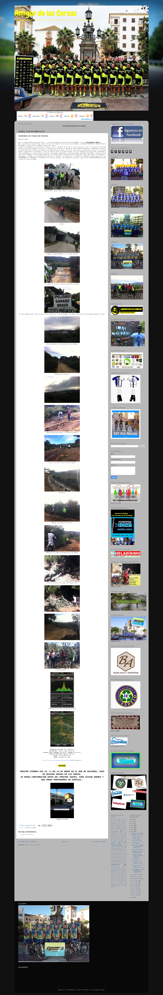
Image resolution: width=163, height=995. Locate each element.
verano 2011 (121, 884)
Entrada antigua (99, 841)
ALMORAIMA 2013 (114, 823)
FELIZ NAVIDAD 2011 (137, 840)
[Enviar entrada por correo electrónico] (39, 825)
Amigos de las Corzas (45, 13)
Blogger (103, 989)
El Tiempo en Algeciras (55, 112)
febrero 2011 (135, 893)
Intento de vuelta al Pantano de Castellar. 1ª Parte (138, 866)
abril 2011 (135, 889)
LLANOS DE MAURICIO (115, 861)
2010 (132, 897)
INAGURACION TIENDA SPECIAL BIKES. (137, 852)
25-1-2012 (113, 821)
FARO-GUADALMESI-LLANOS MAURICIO (117, 845)
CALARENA (122, 826)
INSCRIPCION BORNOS (115, 853)
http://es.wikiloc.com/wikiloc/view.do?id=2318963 (59, 760)
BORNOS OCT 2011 (114, 826)
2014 (132, 825)
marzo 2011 (135, 891)
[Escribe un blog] (45, 825)
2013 (132, 827)
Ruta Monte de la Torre (120, 877)
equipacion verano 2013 (118, 842)
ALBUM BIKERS (121, 821)
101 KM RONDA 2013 (115, 819)
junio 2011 (135, 885)
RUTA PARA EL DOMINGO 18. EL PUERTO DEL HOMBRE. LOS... (137, 846)
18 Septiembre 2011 (119, 820)
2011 (132, 831)
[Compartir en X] (47, 825)
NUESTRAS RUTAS (114, 869)
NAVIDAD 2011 (120, 867)
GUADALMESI (121, 850)
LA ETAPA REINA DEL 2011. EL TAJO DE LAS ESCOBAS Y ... (138, 856)
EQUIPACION (113, 841)
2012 (132, 829)
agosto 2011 (135, 880)
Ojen (120, 869)
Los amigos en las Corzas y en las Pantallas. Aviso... (138, 862)
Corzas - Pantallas (120, 837)
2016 (132, 821)
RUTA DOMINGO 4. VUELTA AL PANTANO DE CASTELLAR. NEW (138, 871)
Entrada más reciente (27, 841)
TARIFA (122, 881)
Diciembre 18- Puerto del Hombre (137, 843)
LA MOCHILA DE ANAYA (119, 854)
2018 (132, 819)
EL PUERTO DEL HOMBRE (30, 827)
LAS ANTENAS (119, 856)
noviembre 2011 (136, 874)
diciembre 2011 (136, 833)
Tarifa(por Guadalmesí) (117, 883)
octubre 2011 (135, 876)
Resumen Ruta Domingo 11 (138, 849)
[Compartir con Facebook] (49, 825)
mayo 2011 (135, 887)
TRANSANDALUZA (114, 884)
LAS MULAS (122, 860)
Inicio (64, 841)
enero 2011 (135, 895)
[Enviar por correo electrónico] (43, 825)
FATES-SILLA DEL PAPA (117, 847)
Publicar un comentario (27, 834)
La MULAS (113, 856)
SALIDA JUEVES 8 (136, 859)
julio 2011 (135, 882)
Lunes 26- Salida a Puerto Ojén (137, 838)
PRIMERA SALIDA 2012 (137, 835)
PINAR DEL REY (114, 873)
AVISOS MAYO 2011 (120, 824)
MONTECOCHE (115, 865)
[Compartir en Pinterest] (51, 825)
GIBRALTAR (114, 849)
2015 (132, 823)
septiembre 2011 (136, 878)
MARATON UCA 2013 (120, 863)
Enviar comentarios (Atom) (33, 844)
